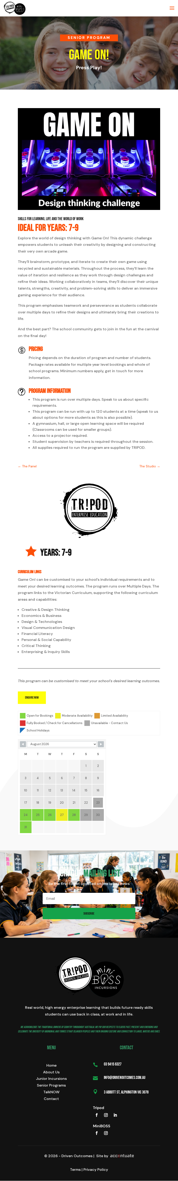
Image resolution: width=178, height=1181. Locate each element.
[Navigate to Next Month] (101, 744)
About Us (51, 1072)
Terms (75, 1169)
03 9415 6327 (112, 1064)
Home (51, 1065)
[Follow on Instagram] (106, 1115)
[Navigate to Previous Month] (23, 744)
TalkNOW (51, 1092)
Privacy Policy (95, 1169)
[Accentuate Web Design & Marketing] (121, 1155)
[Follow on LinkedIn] (115, 1115)
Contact (51, 1098)
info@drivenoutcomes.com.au (124, 1077)
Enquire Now (32, 698)
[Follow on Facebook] (96, 1115)
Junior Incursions (51, 1078)
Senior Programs (51, 1085)
